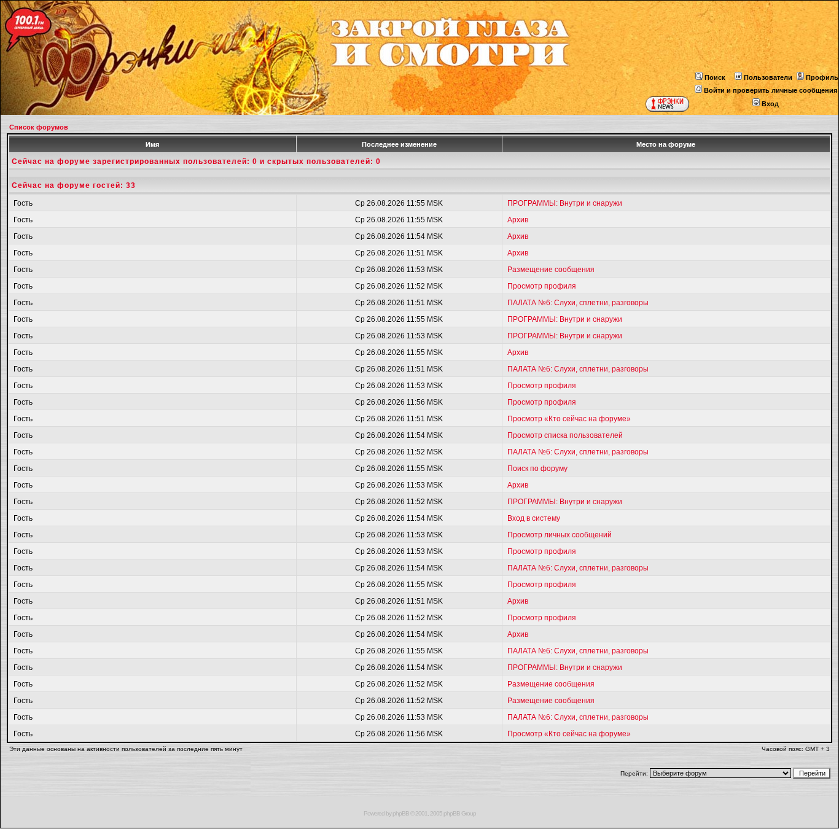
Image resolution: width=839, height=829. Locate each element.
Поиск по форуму (537, 468)
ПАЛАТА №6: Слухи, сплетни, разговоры (578, 302)
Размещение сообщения (551, 269)
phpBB (400, 813)
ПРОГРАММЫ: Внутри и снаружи (564, 203)
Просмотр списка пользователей (565, 435)
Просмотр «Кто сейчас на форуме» (569, 418)
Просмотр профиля (541, 286)
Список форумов (38, 127)
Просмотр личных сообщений (559, 535)
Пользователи (768, 77)
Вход (770, 103)
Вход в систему (533, 518)
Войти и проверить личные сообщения (770, 90)
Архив (517, 220)
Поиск (714, 77)
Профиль (822, 77)
